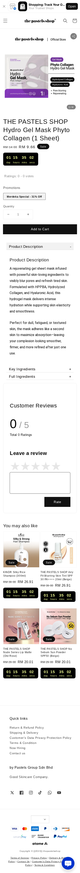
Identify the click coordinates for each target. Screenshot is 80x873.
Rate (57, 501)
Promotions (11, 187)
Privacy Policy (39, 857)
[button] (5, 20)
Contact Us (23, 861)
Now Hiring (18, 748)
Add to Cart (40, 229)
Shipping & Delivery (24, 732)
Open (72, 6)
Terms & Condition (23, 743)
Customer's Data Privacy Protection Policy (40, 737)
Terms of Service (19, 857)
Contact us (17, 753)
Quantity (8, 206)
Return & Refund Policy (27, 727)
